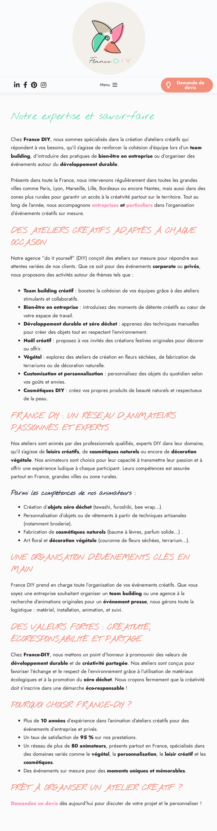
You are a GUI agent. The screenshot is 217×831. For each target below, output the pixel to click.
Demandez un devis (34, 803)
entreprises (105, 205)
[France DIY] (108, 38)
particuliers (139, 205)
